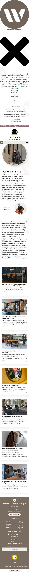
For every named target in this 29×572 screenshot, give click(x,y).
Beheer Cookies (15, 570)
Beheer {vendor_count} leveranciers (16, 109)
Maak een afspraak (14, 514)
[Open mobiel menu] (27, 142)
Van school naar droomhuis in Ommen (12, 448)
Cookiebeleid (16, 119)
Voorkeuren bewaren (9, 116)
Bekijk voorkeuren (21, 114)
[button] (14, 52)
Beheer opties (16, 106)
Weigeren (12, 114)
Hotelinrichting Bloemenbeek (10, 385)
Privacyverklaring (16, 121)
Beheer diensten (16, 108)
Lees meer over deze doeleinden (16, 111)
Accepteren (6, 114)
